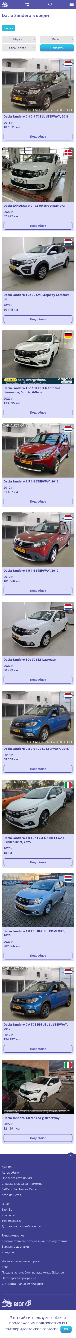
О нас (5, 1204)
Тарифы (7, 1209)
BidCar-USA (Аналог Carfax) (20, 1189)
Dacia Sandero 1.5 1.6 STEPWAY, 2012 (31, 481)
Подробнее (38, 137)
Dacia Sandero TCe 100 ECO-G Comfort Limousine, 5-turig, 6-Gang (32, 390)
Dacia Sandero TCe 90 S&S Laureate (30, 659)
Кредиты (8, 1252)
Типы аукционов (13, 1235)
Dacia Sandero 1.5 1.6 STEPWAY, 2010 (31, 570)
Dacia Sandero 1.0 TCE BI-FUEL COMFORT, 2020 (34, 933)
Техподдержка (12, 1221)
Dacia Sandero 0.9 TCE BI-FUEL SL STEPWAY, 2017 (36, 1026)
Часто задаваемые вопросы (21, 1261)
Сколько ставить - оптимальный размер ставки (34, 1241)
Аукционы (9, 1167)
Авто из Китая (11, 1195)
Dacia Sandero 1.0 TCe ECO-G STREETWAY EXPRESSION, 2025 (34, 840)
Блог (5, 1267)
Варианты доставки (15, 1246)
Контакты (8, 1215)
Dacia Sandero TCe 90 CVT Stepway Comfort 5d (36, 297)
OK (66, 1329)
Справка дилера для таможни (22, 1184)
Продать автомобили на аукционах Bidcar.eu (33, 1272)
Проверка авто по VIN (17, 1178)
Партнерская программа (19, 1278)
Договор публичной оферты (21, 1226)
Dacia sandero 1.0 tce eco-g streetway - (32, 1118)
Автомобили (10, 1172)
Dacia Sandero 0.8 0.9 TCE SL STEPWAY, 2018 (36, 116)
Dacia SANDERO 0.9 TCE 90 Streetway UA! (34, 206)
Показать (57, 48)
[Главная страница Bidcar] (5, 4)
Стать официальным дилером (22, 1284)
